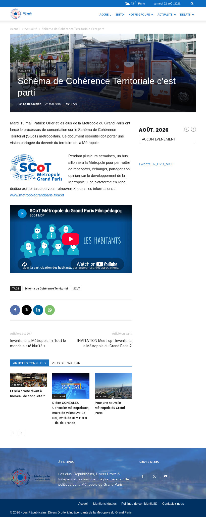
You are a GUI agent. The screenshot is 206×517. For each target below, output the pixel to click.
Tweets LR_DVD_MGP (156, 164)
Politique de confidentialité (139, 503)
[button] (192, 3)
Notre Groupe (139, 14)
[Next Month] (193, 129)
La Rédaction (32, 104)
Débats (185, 14)
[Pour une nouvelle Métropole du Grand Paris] (113, 386)
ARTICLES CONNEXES (29, 363)
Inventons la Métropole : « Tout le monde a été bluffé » (38, 343)
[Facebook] (15, 310)
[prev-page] (13, 433)
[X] (27, 310)
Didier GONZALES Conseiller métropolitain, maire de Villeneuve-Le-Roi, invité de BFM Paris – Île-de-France (70, 413)
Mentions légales (105, 503)
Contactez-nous (173, 503)
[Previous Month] (186, 129)
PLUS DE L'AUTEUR (66, 363)
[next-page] (21, 433)
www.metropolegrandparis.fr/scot (37, 195)
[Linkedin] (38, 310)
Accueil (105, 14)
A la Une (17, 384)
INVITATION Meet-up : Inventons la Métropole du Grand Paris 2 (104, 343)
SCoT (76, 288)
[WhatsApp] (50, 310)
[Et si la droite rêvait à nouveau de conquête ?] (28, 380)
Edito (120, 14)
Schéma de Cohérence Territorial (46, 288)
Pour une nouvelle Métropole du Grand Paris (110, 408)
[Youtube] (166, 477)
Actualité (165, 14)
